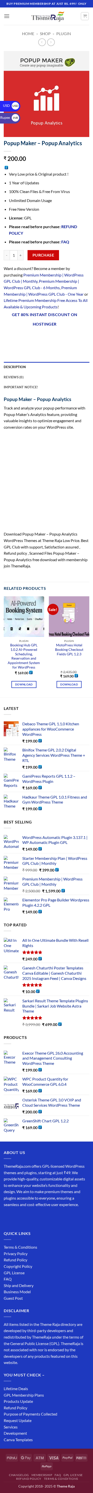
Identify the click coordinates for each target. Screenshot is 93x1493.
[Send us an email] (35, 1217)
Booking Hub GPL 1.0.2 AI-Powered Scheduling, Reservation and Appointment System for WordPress (24, 656)
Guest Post (13, 1298)
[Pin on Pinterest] (53, 337)
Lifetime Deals (16, 1388)
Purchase (43, 255)
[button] (7, 16)
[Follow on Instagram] (17, 1217)
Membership (41, 1475)
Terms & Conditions (20, 1247)
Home (28, 33)
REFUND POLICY (28, 1479)
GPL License (14, 1272)
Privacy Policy (16, 1253)
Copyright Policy (18, 1266)
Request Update (17, 1420)
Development (15, 1433)
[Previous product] (51, 42)
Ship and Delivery (18, 1285)
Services (11, 1427)
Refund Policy (15, 1259)
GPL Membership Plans (24, 1395)
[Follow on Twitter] (26, 1217)
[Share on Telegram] (80, 337)
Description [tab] (15, 367)
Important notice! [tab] (21, 387)
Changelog (19, 1475)
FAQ (65, 241)
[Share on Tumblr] (71, 337)
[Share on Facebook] (17, 337)
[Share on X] (26, 337)
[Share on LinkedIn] (62, 337)
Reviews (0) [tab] (14, 377)
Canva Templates (18, 1439)
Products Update (18, 1401)
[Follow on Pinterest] (44, 1217)
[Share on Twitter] (35, 337)
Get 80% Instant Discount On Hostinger (44, 319)
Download (24, 684)
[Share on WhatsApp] (8, 337)
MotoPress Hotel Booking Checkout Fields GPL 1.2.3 (69, 649)
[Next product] (42, 42)
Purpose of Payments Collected (30, 1414)
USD (10, 105)
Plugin (63, 33)
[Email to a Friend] (44, 337)
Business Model (17, 1291)
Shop (45, 33)
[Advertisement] (46, 482)
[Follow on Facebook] (8, 1217)
